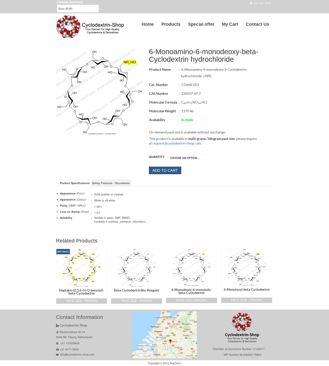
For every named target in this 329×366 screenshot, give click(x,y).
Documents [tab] (122, 183)
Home (148, 24)
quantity (156, 157)
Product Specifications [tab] (75, 183)
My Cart (230, 24)
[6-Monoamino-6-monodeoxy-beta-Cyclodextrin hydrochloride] (99, 92)
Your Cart (262, 3)
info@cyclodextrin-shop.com (77, 354)
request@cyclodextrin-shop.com (177, 143)
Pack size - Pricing (81, 301)
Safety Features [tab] (102, 183)
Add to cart (165, 170)
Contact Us (257, 24)
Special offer (201, 24)
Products (170, 24)
